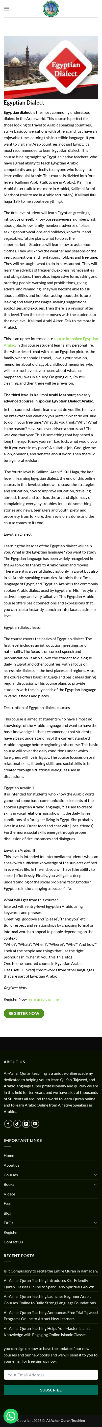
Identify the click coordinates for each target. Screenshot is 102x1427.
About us (11, 1165)
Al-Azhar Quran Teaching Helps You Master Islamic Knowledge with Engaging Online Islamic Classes (47, 1331)
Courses (11, 1174)
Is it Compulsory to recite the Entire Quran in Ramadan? (51, 1270)
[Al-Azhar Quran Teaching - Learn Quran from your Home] (51, 8)
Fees (7, 1203)
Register (11, 1232)
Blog (7, 1213)
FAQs (8, 1222)
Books (9, 1184)
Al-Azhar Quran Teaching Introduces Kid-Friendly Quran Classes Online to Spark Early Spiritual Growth (49, 1283)
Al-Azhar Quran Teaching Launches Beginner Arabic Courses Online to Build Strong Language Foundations (50, 1299)
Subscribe (51, 1389)
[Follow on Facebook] (8, 1124)
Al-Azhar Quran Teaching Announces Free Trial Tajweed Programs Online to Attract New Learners (51, 1315)
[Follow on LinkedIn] (26, 1124)
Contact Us (13, 1241)
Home (9, 1155)
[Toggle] (95, 1175)
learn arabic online (43, 999)
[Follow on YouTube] (35, 1124)
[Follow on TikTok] (17, 1124)
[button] (7, 8)
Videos (10, 1193)
